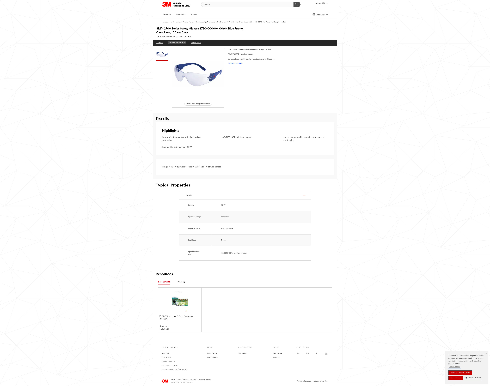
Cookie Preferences (204, 379)
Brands (194, 15)
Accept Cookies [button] (456, 378)
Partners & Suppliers (169, 365)
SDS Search (242, 353)
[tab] (164, 282)
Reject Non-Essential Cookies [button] (460, 372)
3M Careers (166, 357)
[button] (472, 378)
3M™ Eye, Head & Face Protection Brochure (176, 317)
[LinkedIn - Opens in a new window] (298, 353)
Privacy (179, 379)
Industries (180, 15)
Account (320, 15)
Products (167, 15)
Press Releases (212, 357)
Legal (173, 379)
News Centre (212, 353)
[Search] (297, 4)
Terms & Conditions (189, 379)
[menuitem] (160, 42)
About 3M (165, 353)
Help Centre (277, 353)
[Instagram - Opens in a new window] (326, 353)
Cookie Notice (454, 367)
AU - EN (319, 3)
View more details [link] (235, 64)
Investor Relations (168, 361)
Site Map (276, 357)
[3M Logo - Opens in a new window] (176, 4)
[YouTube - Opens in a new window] (307, 353)
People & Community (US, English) (174, 369)
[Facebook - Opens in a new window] (317, 353)
